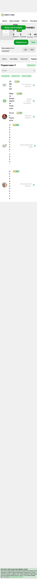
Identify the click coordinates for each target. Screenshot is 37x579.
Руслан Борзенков (11, 116)
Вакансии (25, 59)
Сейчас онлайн (26, 76)
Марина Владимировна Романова (11, 100)
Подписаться (21, 42)
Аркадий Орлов (9, 184)
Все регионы (5, 76)
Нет (32, 50)
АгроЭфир (14, 59)
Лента (4, 21)
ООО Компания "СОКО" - (9, 146)
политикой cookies (16, 577)
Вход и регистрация (13, 27)
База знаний (14, 21)
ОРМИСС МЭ (10, 85)
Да (26, 50)
